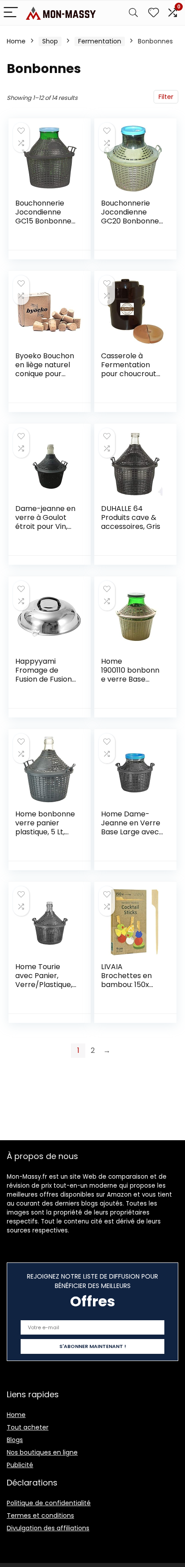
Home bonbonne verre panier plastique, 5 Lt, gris (45, 827)
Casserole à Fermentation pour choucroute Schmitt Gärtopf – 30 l (131, 374)
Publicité (20, 1464)
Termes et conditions (40, 1515)
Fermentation (99, 41)
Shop (50, 41)
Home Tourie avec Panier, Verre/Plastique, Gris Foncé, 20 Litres (43, 985)
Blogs (15, 1439)
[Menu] (11, 13)
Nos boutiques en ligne (42, 1452)
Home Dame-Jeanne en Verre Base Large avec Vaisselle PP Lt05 (130, 827)
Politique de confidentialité (49, 1502)
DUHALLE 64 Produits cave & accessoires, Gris (130, 517)
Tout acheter (27, 1427)
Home (16, 41)
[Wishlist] (153, 12)
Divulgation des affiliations (48, 1528)
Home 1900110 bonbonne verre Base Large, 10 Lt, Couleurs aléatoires (130, 683)
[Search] (133, 13)
